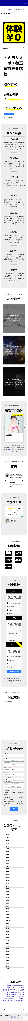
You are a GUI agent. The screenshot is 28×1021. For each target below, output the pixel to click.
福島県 (7, 854)
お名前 (5, 753)
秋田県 (7, 849)
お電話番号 (6, 762)
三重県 (7, 903)
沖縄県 (7, 969)
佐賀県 (7, 951)
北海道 (7, 837)
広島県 (7, 931)
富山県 (7, 880)
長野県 (7, 891)
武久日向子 (9, 435)
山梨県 (7, 889)
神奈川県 (8, 874)
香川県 (7, 940)
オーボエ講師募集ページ (14, 449)
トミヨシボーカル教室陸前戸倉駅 (15, 1000)
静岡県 (7, 897)
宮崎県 (7, 963)
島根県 (7, 926)
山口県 (7, 934)
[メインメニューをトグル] (25, 3)
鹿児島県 (8, 966)
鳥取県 (7, 923)
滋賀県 (7, 906)
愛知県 (7, 900)
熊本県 (7, 957)
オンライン (8, 834)
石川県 (7, 883)
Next (25, 518)
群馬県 (7, 863)
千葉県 (7, 869)
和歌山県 (8, 920)
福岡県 (7, 949)
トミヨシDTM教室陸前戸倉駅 (10, 985)
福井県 (7, 886)
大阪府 (7, 911)
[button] (6, 480)
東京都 (7, 871)
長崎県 (7, 954)
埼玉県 (7, 866)
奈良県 (7, 917)
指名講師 (6, 772)
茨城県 (7, 857)
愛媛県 (7, 943)
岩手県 (7, 843)
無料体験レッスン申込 (14, 671)
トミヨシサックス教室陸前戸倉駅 (12, 992)
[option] (14, 428)
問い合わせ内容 (7, 781)
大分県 (7, 960)
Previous (3, 518)
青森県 (7, 840)
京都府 (7, 909)
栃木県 (7, 860)
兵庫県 (7, 914)
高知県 (7, 946)
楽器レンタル (7, 767)
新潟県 (7, 877)
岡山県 (7, 929)
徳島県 (7, 937)
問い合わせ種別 (7, 777)
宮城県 (7, 846)
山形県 (7, 851)
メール (5, 758)
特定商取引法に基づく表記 (17, 1017)
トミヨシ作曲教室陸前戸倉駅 (17, 991)
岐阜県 (7, 894)
